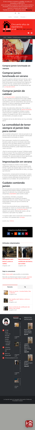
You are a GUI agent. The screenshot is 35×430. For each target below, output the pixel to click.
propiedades (12, 193)
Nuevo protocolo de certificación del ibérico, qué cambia (25, 261)
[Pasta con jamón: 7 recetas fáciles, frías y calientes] (6, 291)
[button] (3, 256)
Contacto (20, 400)
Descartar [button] (29, 10)
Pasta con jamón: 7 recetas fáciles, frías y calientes (20, 292)
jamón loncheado (27, 109)
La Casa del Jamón (9, 87)
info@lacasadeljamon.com (8, 357)
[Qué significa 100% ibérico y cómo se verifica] (6, 299)
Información (23, 399)
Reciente (10, 287)
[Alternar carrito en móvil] (28, 33)
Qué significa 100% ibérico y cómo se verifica (7, 261)
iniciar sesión (9, 274)
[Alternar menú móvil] (32, 33)
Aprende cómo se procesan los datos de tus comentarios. (17, 277)
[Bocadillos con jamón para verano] (17, 380)
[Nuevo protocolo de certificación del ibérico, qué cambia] (6, 307)
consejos (22, 217)
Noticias (12, 221)
